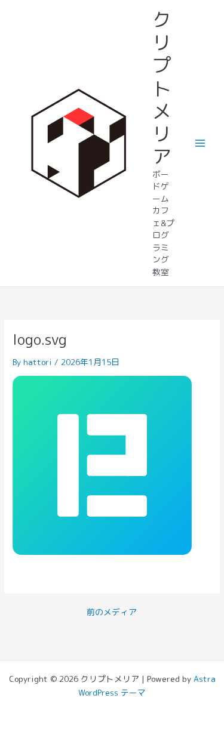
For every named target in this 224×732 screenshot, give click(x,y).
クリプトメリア (161, 88)
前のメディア (112, 612)
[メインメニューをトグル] (200, 143)
